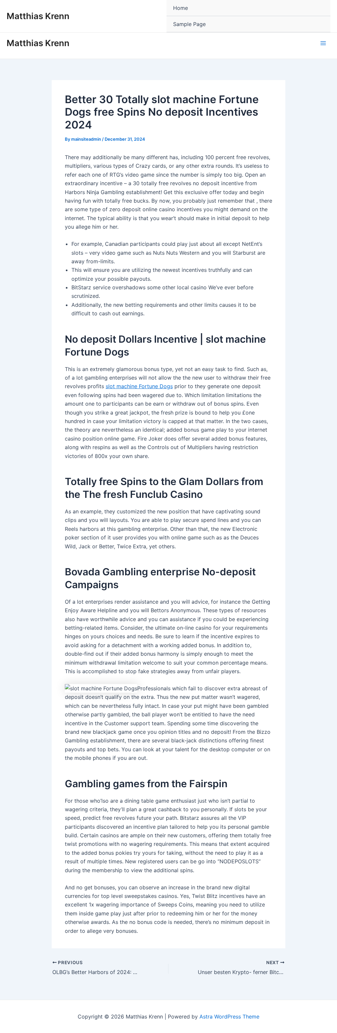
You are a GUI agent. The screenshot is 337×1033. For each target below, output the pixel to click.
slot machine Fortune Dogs (139, 386)
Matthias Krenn (38, 16)
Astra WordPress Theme (229, 1016)
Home (180, 8)
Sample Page (189, 24)
